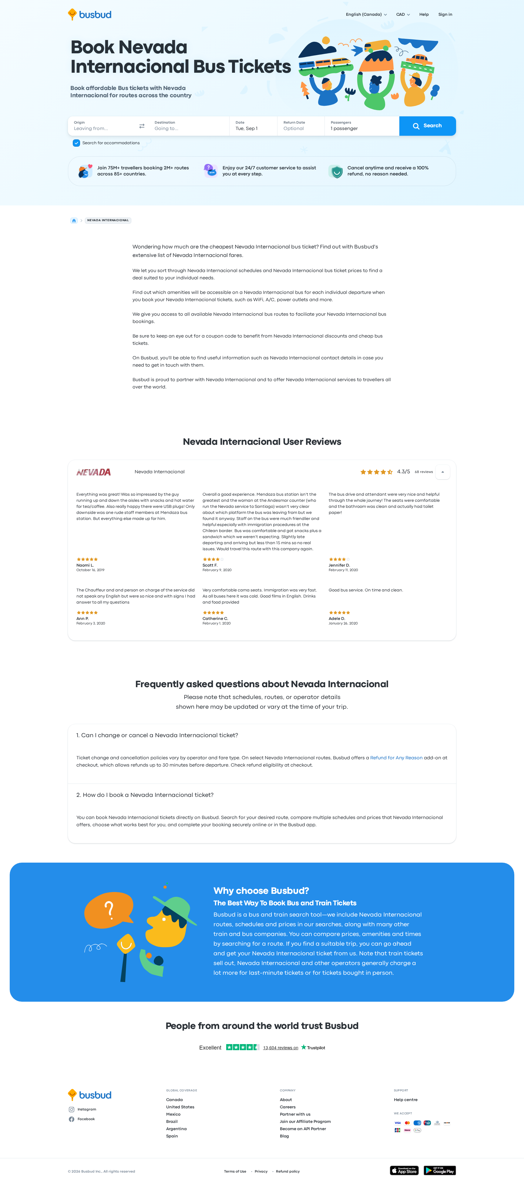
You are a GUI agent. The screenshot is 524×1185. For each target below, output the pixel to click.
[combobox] (101, 126)
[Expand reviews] (442, 472)
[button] (142, 126)
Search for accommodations (111, 143)
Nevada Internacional (160, 472)
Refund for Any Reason (396, 758)
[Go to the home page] (89, 14)
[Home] (74, 221)
